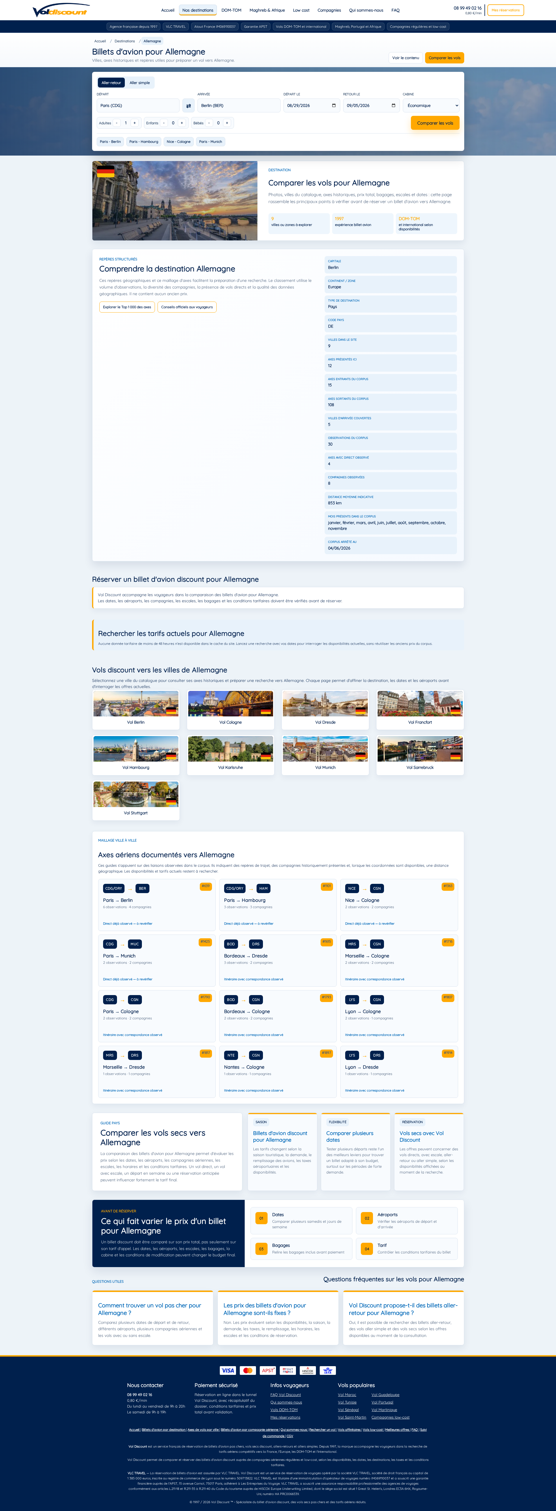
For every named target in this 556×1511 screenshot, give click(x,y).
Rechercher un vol (322, 1430)
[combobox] (138, 105)
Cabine (408, 94)
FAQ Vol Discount (285, 1394)
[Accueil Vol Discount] (61, 10)
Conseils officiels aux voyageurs (187, 307)
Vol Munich (325, 767)
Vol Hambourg (135, 767)
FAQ (396, 10)
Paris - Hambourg (143, 141)
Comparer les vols (444, 57)
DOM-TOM (232, 10)
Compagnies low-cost (390, 1417)
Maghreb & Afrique (267, 10)
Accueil (167, 10)
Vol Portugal (382, 1402)
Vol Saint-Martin (352, 1417)
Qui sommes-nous (366, 10)
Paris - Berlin (110, 141)
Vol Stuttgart (136, 812)
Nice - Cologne (179, 141)
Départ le (292, 94)
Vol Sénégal (348, 1409)
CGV (290, 1436)
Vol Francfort (420, 722)
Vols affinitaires (349, 1430)
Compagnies (329, 10)
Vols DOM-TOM (284, 1409)
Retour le (351, 94)
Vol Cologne (231, 722)
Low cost (301, 10)
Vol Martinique (384, 1409)
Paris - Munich (210, 141)
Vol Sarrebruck (420, 767)
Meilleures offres (397, 1430)
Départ (103, 94)
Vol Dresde (325, 722)
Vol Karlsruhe (230, 767)
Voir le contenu (405, 57)
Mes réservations (506, 10)
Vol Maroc (347, 1394)
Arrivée (203, 94)
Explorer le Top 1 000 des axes (127, 307)
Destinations (125, 41)
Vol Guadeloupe (385, 1394)
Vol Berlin (136, 722)
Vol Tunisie (347, 1402)
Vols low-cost (373, 1430)
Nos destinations (197, 10)
